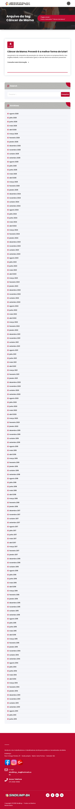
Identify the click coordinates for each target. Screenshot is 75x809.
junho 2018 (13, 486)
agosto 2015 (13, 619)
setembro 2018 (14, 474)
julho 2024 (13, 214)
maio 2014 (13, 675)
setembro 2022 (14, 302)
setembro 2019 (14, 442)
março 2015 (13, 639)
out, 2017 (10, 44)
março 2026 (13, 134)
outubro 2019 (14, 438)
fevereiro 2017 (14, 551)
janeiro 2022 (13, 330)
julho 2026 (13, 118)
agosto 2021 (13, 350)
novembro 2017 (14, 514)
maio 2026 (13, 126)
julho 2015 (12, 623)
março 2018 (13, 498)
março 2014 (13, 683)
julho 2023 (13, 262)
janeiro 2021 (13, 378)
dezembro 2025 (15, 146)
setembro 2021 (14, 346)
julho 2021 (12, 354)
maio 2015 (12, 631)
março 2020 (13, 418)
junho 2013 (13, 719)
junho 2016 (13, 579)
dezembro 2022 (15, 290)
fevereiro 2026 (14, 138)
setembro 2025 (14, 158)
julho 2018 (12, 482)
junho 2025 (13, 170)
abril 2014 (12, 679)
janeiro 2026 (13, 142)
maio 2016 (13, 583)
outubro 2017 (14, 519)
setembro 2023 (14, 254)
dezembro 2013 (14, 695)
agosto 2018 (13, 478)
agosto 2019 (13, 446)
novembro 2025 (15, 150)
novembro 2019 (14, 434)
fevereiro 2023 (14, 282)
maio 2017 (12, 539)
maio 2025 (13, 174)
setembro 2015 (14, 615)
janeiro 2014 (13, 691)
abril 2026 (12, 130)
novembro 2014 (14, 651)
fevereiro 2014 (14, 687)
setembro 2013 (14, 707)
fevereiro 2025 (14, 186)
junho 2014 (13, 671)
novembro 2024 (15, 198)
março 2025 (13, 182)
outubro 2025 (14, 154)
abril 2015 (12, 635)
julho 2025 (13, 166)
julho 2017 (12, 531)
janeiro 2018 (13, 506)
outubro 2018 (14, 470)
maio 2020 (13, 410)
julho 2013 (12, 715)
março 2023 (13, 278)
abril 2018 (12, 494)
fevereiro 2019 (14, 462)
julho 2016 (12, 575)
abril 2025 (12, 178)
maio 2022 (13, 314)
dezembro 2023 (15, 242)
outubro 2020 (14, 390)
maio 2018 (13, 490)
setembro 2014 (14, 659)
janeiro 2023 (13, 286)
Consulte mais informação (17, 62)
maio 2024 (13, 222)
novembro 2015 (14, 607)
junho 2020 (13, 406)
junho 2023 (13, 266)
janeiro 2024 (13, 238)
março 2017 (13, 547)
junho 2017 (13, 535)
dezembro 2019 (14, 430)
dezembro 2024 (15, 194)
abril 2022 (12, 318)
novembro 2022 (15, 294)
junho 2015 (13, 627)
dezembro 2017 (14, 511)
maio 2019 (13, 450)
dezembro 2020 (15, 382)
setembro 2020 (14, 394)
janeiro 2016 (13, 599)
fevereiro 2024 (14, 234)
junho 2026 (13, 122)
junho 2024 (13, 218)
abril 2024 (13, 226)
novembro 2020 (15, 386)
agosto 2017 (13, 527)
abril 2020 (12, 414)
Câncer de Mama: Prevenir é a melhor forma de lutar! (37, 51)
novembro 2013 (14, 699)
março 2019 (13, 458)
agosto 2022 (13, 306)
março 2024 (13, 230)
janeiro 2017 (13, 555)
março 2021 (13, 370)
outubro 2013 (14, 703)
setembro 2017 (14, 523)
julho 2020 (13, 402)
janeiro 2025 (13, 190)
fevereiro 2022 (14, 326)
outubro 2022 (14, 298)
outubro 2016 (14, 567)
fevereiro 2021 (14, 374)
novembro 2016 (14, 563)
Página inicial (45, 17)
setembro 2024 (14, 206)
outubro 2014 (14, 655)
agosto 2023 (13, 258)
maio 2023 (13, 270)
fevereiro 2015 (14, 643)
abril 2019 (12, 454)
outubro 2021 (14, 342)
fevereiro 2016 (14, 595)
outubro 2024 (14, 202)
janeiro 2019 (13, 466)
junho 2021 (13, 358)
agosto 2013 (13, 711)
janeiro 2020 (13, 426)
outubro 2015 (14, 611)
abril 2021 (12, 366)
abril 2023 (12, 274)
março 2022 (13, 322)
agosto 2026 (13, 114)
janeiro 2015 (13, 647)
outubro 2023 (14, 250)
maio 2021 (12, 362)
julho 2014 (12, 667)
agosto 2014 (13, 663)
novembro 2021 (14, 338)
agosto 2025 (13, 162)
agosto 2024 (14, 210)
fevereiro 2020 (14, 422)
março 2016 (13, 591)
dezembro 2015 (14, 603)
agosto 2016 (13, 571)
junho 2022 (13, 310)
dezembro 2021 (14, 334)
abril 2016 (12, 587)
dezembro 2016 (14, 559)
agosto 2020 (13, 398)
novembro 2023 (15, 246)
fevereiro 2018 (14, 503)
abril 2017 (12, 543)
